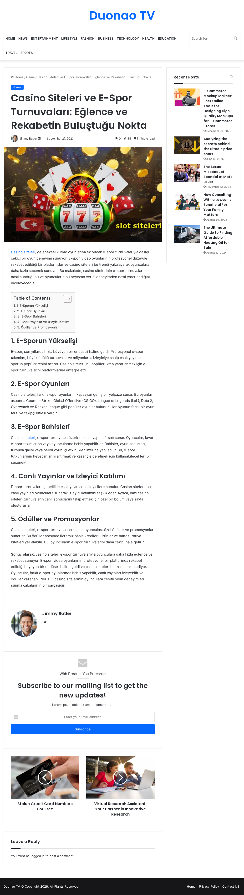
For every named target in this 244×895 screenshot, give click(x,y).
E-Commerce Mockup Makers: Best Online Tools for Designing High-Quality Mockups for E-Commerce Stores (218, 108)
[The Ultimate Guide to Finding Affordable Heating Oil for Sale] (187, 234)
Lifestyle (69, 38)
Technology (128, 38)
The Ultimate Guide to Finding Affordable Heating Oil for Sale (217, 237)
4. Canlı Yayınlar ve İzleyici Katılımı (43, 322)
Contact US (230, 886)
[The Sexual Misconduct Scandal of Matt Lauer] (187, 173)
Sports (26, 53)
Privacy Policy (209, 886)
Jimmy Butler (56, 613)
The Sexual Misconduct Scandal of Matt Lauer (217, 174)
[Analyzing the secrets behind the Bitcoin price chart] (187, 145)
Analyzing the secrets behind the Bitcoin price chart (217, 146)
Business (105, 38)
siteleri (29, 437)
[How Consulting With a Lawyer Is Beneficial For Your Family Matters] (187, 201)
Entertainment (44, 38)
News (23, 38)
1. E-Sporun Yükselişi (32, 305)
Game (30, 77)
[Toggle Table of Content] (65, 299)
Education (167, 38)
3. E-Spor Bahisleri (31, 316)
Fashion (88, 38)
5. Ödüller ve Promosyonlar (38, 327)
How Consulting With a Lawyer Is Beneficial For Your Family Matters (217, 204)
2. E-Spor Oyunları (31, 311)
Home (10, 38)
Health (148, 38)
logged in (38, 856)
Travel (11, 53)
